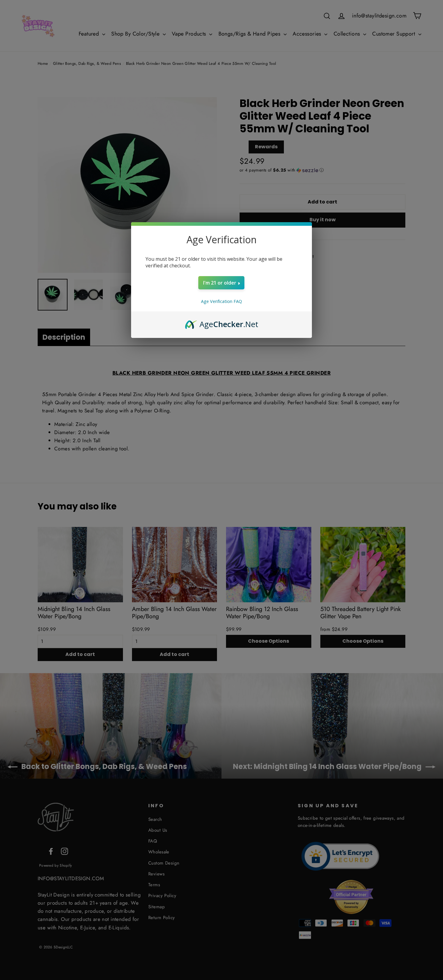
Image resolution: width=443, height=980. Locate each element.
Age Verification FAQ (221, 301)
